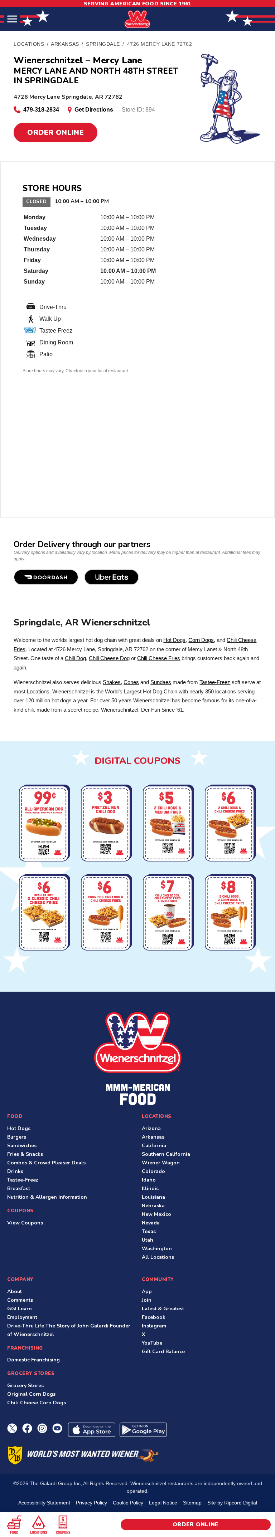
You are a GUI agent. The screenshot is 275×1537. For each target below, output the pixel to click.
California (154, 1145)
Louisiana (153, 1197)
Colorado (153, 1171)
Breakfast (18, 1188)
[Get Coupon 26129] (230, 913)
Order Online (55, 132)
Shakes (112, 682)
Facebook (153, 1317)
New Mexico (156, 1214)
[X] (12, 1428)
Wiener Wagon (161, 1162)
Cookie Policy (128, 1503)
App (147, 1291)
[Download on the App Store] (91, 1430)
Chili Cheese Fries (158, 658)
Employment (22, 1317)
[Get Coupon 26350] (44, 913)
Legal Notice (163, 1503)
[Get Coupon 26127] (106, 913)
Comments (20, 1300)
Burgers (16, 1137)
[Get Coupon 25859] (168, 913)
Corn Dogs (201, 640)
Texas (149, 1231)
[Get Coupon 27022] (44, 824)
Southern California (166, 1154)
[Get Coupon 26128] (168, 824)
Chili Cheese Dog (109, 658)
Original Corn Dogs (31, 1394)
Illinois (150, 1188)
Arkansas (153, 1137)
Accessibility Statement (44, 1503)
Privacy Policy (91, 1503)
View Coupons (25, 1222)
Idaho (149, 1180)
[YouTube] (57, 1428)
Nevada (151, 1222)
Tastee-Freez (214, 682)
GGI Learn (19, 1308)
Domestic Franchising (33, 1359)
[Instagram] (42, 1428)
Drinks (15, 1171)
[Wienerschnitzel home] (138, 1058)
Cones (131, 682)
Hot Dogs (174, 640)
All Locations (158, 1257)
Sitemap (192, 1503)
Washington (157, 1248)
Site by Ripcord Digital (232, 1503)
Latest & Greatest (163, 1308)
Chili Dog (75, 658)
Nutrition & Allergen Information (47, 1197)
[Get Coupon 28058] (106, 824)
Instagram (154, 1325)
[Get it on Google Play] (143, 1430)
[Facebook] (27, 1428)
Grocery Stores (25, 1385)
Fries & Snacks (25, 1154)
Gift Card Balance (163, 1351)
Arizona (151, 1128)
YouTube (152, 1343)
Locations (38, 691)
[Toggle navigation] (12, 19)
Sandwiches (22, 1145)
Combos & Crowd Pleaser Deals (46, 1162)
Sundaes (160, 682)
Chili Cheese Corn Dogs (36, 1402)
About (14, 1291)
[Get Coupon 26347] (230, 824)
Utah (147, 1240)
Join (146, 1300)
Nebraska (153, 1205)
